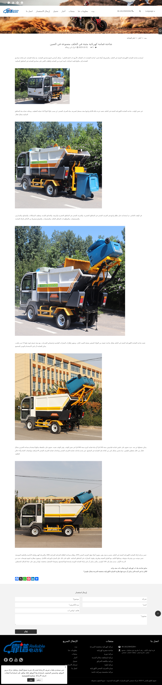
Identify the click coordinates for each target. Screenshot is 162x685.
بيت (92, 11)
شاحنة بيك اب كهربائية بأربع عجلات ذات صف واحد (127, 568)
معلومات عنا (83, 11)
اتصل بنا (29, 11)
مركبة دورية (108, 654)
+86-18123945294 (124, 11)
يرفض (39, 680)
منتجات (72, 11)
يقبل (30, 680)
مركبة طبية (108, 665)
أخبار (63, 11)
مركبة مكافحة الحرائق (105, 661)
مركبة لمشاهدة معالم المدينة (102, 658)
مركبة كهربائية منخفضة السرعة (101, 647)
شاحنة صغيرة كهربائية (105, 650)
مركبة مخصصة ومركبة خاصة (102, 672)
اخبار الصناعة (131, 38)
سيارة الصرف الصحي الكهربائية (101, 668)
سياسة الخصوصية (28, 676)
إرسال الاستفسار (43, 11)
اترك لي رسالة (70, 47)
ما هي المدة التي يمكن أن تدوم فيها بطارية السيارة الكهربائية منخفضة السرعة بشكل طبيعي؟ (113, 571)
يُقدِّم (26, 631)
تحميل (55, 11)
